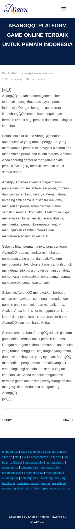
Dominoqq (16, 79)
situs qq (7, 456)
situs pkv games (31, 451)
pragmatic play (50, 467)
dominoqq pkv (34, 462)
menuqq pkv (10, 451)
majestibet (59, 483)
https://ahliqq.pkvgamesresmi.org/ (47, 488)
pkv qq (45, 483)
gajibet (18, 488)
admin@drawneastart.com (37, 73)
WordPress (37, 522)
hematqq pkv (29, 467)
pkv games (38, 79)
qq (47, 462)
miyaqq (7, 488)
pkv (24, 456)
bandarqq (57, 462)
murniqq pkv (10, 467)
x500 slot (16, 462)
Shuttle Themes (38, 516)
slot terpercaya (39, 456)
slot (17, 456)
